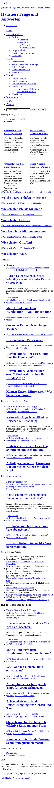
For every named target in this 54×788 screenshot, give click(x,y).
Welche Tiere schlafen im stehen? (23, 197)
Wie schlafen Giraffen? (16, 242)
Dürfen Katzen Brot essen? (24, 340)
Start (9, 30)
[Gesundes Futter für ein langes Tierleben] (29, 320)
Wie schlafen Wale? (14, 253)
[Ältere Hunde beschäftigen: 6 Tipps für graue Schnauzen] (29, 678)
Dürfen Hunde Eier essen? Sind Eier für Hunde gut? (27, 355)
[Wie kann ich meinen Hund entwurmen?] (29, 661)
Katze (9, 58)
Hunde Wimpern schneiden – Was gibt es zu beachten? (39, 167)
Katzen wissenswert (21, 69)
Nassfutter (27, 45)
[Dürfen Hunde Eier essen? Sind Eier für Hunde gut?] (29, 348)
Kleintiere (12, 97)
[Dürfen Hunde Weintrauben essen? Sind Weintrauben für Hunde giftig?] (29, 365)
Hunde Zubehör (19, 78)
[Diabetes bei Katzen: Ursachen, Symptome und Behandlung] (29, 440)
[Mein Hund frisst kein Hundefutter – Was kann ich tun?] (29, 302)
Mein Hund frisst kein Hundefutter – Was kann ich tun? (28, 309)
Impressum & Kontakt (15, 119)
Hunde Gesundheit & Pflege (24, 83)
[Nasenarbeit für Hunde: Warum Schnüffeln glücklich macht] (29, 733)
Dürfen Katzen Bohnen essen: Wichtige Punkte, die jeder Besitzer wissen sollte (29, 279)
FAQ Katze (17, 72)
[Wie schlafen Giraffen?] (22, 237)
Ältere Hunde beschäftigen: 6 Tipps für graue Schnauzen (26, 685)
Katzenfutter (22, 42)
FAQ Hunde (17, 94)
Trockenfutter (28, 47)
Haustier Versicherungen (23, 53)
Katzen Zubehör (19, 67)
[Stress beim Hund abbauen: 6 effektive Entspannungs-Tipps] (29, 716)
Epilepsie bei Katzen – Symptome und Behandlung (27, 599)
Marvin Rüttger (12, 489)
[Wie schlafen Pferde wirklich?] (21, 203)
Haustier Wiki (14, 34)
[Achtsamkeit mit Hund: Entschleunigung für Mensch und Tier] (29, 695)
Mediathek (16, 55)
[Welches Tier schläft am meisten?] (26, 225)
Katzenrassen (18, 61)
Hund (9, 75)
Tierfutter (16, 37)
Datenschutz (11, 121)
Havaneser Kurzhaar (26, 91)
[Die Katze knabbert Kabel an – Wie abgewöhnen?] (29, 520)
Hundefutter (22, 39)
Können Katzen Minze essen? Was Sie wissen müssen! (29, 393)
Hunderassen (18, 86)
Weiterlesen (13, 298)
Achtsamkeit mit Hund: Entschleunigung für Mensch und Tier (28, 705)
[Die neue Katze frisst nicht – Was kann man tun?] (29, 537)
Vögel (9, 100)
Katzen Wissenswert (11, 476)
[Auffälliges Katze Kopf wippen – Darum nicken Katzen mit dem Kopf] (29, 458)
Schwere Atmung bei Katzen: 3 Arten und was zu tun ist (29, 595)
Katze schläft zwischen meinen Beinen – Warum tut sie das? (14, 167)
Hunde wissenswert (20, 81)
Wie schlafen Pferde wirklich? (21, 209)
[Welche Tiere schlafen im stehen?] (26, 192)
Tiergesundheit (18, 50)
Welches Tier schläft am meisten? (23, 231)
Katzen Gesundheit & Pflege (25, 64)
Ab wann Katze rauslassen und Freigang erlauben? (27, 571)
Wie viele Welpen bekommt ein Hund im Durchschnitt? (40, 133)
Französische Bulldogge (28, 89)
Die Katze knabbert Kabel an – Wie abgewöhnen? (27, 527)
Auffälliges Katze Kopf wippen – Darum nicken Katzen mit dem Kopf (28, 466)
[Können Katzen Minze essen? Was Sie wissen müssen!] (29, 386)
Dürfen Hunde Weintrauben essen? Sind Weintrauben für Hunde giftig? (25, 374)
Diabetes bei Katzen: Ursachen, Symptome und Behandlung (27, 447)
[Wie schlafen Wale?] (21, 248)
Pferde (10, 104)
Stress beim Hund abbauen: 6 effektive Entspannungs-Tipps (26, 723)
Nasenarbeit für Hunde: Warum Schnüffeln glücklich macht (28, 740)
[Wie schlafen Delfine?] (22, 214)
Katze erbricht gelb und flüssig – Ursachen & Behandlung (14, 133)
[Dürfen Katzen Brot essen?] (29, 334)
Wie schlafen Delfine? (15, 220)
